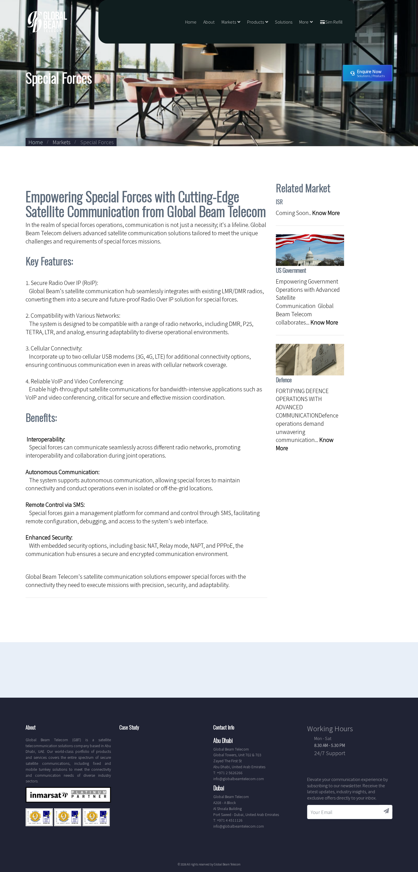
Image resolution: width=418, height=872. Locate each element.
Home (190, 22)
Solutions (283, 22)
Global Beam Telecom (227, 864)
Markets (229, 22)
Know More (326, 213)
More (304, 22)
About (209, 22)
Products (255, 22)
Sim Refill (333, 22)
